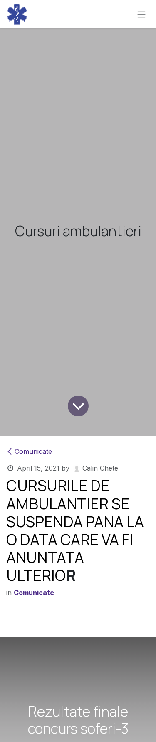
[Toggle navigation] (141, 14)
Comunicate (33, 451)
